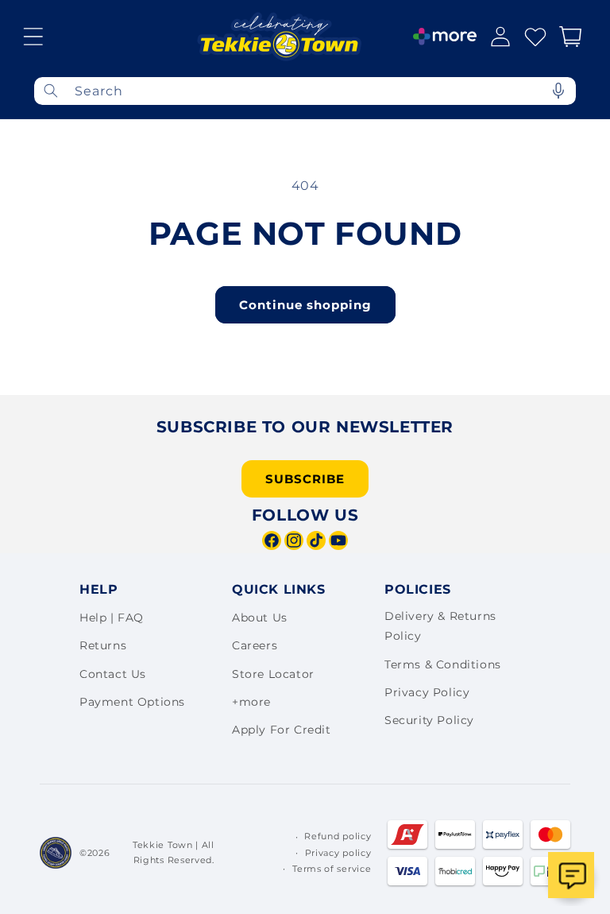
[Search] (50, 91)
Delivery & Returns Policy (440, 626)
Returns (102, 645)
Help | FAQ (111, 617)
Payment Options (132, 702)
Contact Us (112, 674)
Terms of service (331, 868)
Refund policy (337, 836)
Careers (254, 645)
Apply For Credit (281, 729)
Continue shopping (305, 304)
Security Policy (429, 720)
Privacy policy (338, 852)
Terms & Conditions (442, 664)
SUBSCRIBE (305, 478)
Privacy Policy (426, 692)
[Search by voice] (558, 91)
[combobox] (305, 91)
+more (251, 702)
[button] (33, 36)
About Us (260, 617)
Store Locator (273, 674)
